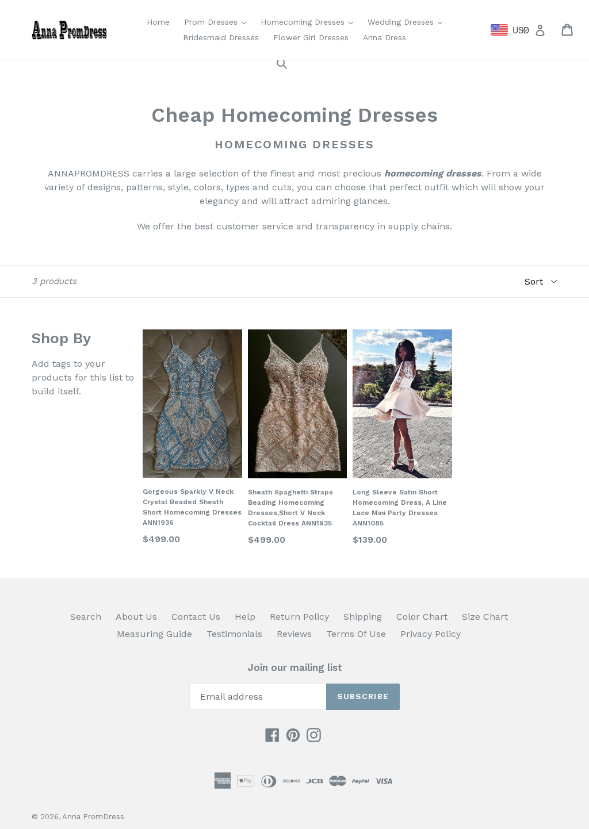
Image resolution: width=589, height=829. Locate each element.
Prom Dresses (218, 21)
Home (158, 21)
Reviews (294, 633)
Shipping (362, 616)
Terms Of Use (356, 633)
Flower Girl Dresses (311, 37)
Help (245, 616)
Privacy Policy (430, 633)
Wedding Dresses (408, 21)
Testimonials (234, 633)
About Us (136, 616)
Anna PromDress (93, 816)
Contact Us (195, 616)
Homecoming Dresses (310, 21)
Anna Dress (384, 37)
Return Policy (299, 616)
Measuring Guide (154, 633)
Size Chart (485, 616)
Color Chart (422, 616)
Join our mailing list (294, 667)
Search (85, 616)
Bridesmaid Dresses (221, 37)
